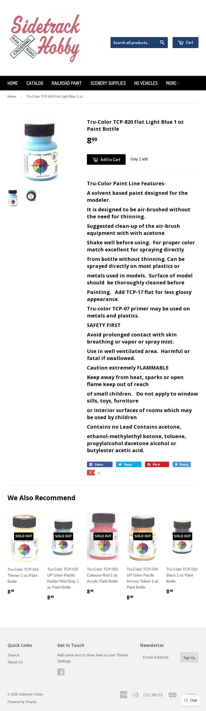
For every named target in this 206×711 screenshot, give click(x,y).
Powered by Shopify (22, 702)
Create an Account (184, 31)
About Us (15, 662)
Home (13, 83)
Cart (189, 42)
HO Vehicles (146, 83)
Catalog (34, 83)
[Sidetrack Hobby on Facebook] (61, 673)
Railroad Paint (67, 83)
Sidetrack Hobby (31, 694)
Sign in (157, 31)
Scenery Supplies (108, 83)
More (171, 83)
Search (13, 655)
